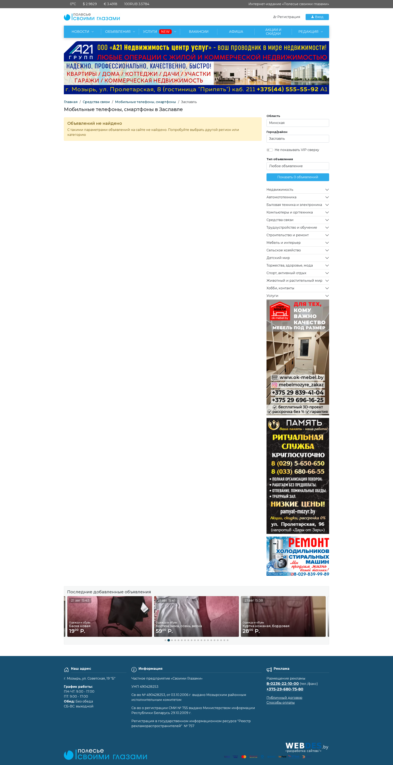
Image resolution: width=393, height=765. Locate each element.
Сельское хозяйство (284, 250)
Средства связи (96, 102)
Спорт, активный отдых (286, 273)
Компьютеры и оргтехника (290, 212)
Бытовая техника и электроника (294, 205)
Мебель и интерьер (284, 243)
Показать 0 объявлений (297, 177)
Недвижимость (280, 190)
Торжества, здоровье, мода (290, 265)
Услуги (272, 296)
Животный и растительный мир (294, 281)
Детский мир (278, 258)
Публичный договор (284, 698)
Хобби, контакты (280, 288)
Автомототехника (281, 197)
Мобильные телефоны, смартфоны (145, 102)
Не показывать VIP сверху (297, 150)
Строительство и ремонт (288, 235)
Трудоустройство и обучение (292, 227)
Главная (71, 102)
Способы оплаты (281, 703)
